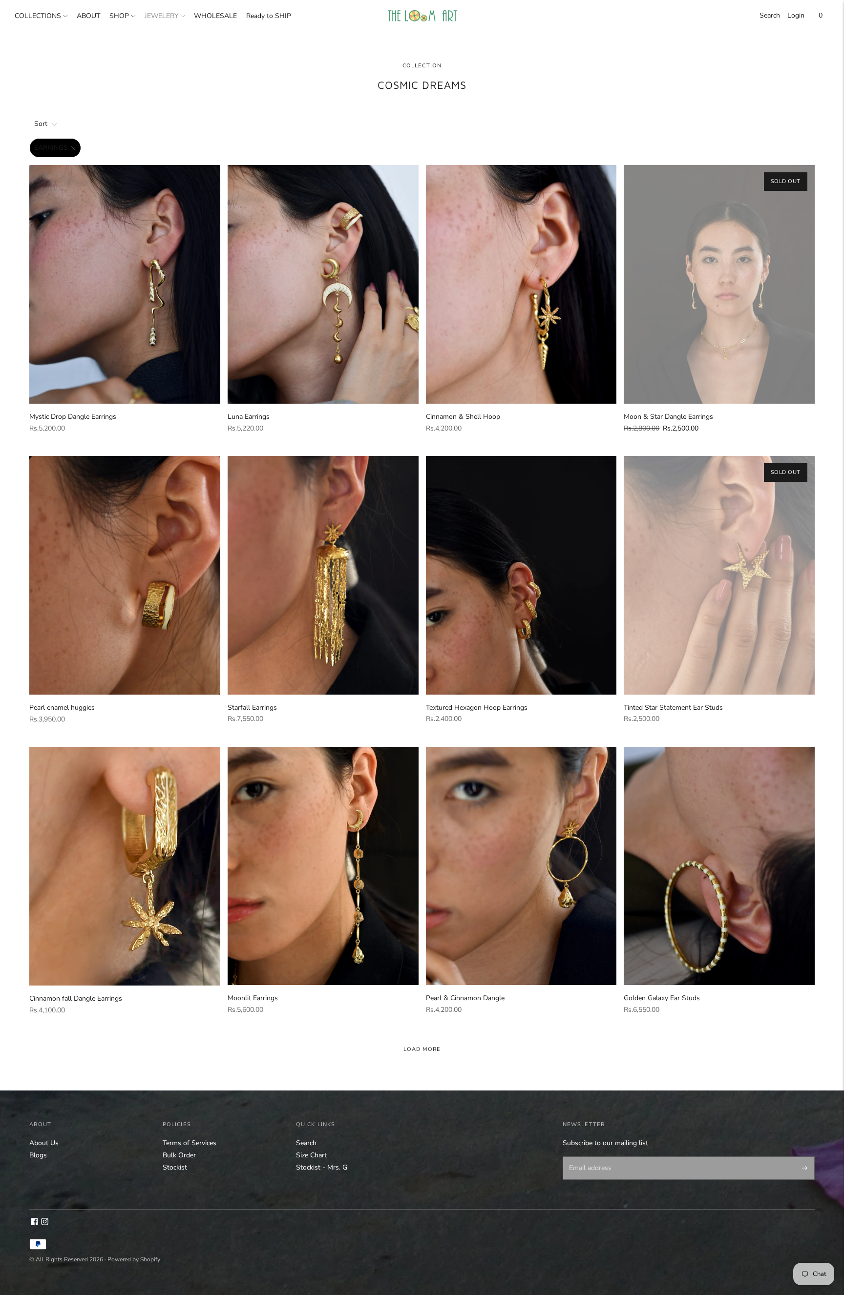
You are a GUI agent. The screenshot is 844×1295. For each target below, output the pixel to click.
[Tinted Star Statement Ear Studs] (719, 575)
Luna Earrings (249, 416)
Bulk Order (179, 1155)
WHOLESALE (215, 16)
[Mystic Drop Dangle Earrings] (124, 284)
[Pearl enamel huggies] (124, 575)
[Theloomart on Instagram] (44, 1223)
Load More (422, 1049)
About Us (44, 1143)
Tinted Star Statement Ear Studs (673, 707)
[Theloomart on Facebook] (34, 1223)
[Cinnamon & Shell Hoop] (521, 284)
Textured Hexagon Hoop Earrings (477, 707)
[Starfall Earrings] (323, 575)
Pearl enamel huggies (62, 707)
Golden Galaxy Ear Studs (662, 998)
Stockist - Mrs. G (321, 1167)
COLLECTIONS (38, 16)
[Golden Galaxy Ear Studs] (719, 866)
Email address (588, 1157)
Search (770, 15)
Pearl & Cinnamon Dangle (465, 998)
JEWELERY (161, 16)
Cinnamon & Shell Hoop (463, 416)
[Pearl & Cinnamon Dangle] (521, 866)
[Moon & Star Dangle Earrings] (719, 284)
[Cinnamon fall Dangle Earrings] (124, 866)
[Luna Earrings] (323, 284)
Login (795, 15)
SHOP (119, 16)
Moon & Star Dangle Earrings (668, 416)
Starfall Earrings (252, 707)
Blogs (38, 1155)
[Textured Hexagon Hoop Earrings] (521, 575)
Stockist (175, 1167)
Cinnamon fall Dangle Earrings (75, 998)
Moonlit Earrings (253, 998)
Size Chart (311, 1155)
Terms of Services (189, 1143)
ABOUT (88, 16)
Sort (40, 123)
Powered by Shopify (133, 1259)
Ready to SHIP (268, 16)
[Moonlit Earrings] (323, 866)
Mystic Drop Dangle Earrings (72, 416)
